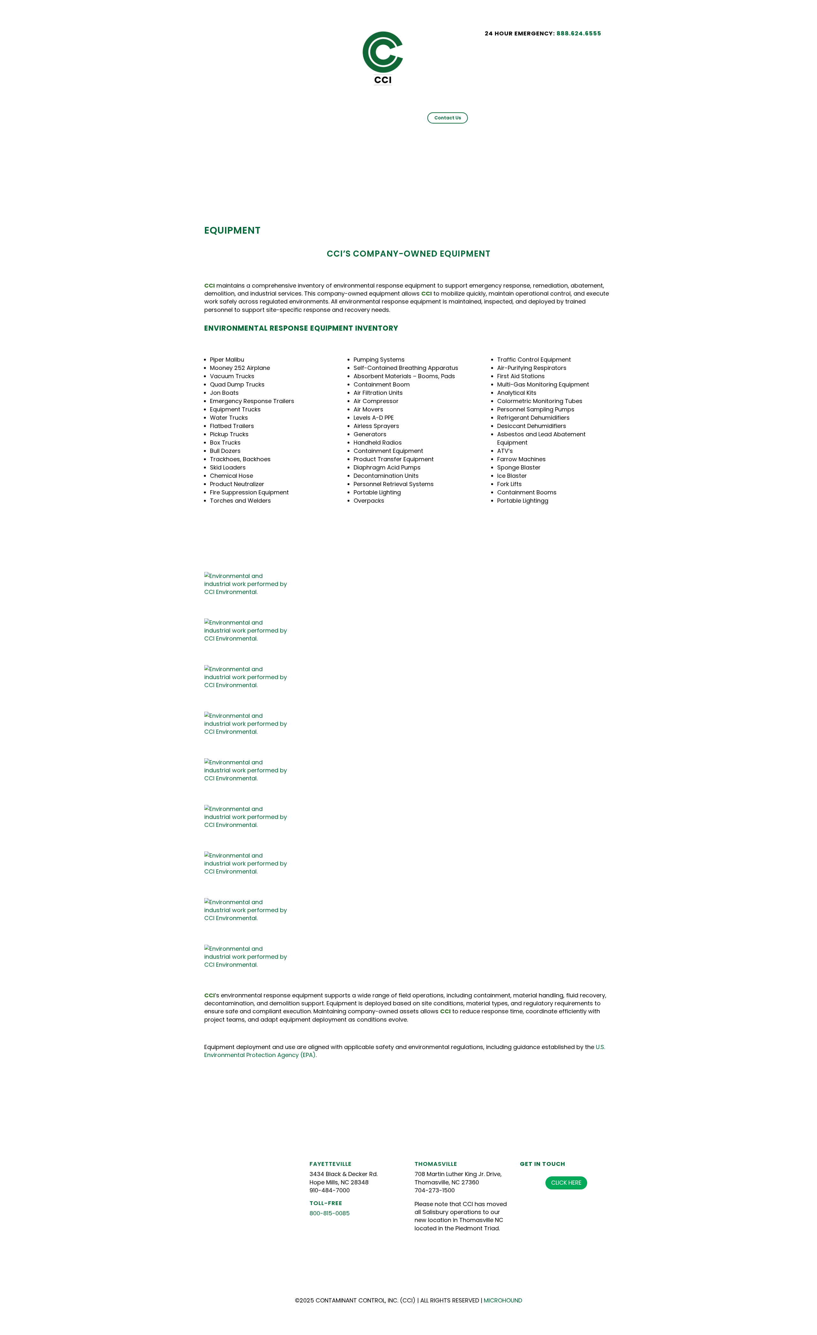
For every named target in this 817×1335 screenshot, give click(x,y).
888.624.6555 (579, 33)
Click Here (566, 1183)
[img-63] (246, 685)
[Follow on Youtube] (281, 36)
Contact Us (447, 118)
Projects (331, 109)
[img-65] (246, 778)
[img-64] (246, 732)
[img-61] (246, 592)
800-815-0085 (330, 1213)
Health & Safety (364, 109)
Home (223, 109)
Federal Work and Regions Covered (428, 109)
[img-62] (246, 638)
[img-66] (246, 825)
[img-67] (246, 871)
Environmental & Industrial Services (276, 109)
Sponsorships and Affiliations (505, 109)
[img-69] (246, 965)
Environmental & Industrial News (384, 118)
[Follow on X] (256, 36)
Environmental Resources (572, 109)
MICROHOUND (503, 1300)
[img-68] (246, 918)
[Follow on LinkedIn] (268, 36)
